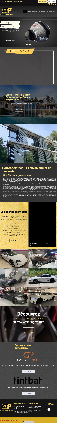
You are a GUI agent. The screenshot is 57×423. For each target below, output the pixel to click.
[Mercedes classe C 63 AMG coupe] (14, 296)
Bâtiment (29, 11)
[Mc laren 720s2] (14, 277)
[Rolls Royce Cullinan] (42, 258)
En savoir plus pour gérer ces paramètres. (8, 420)
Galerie (54, 11)
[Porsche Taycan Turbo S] (14, 258)
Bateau (35, 11)
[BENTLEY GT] (42, 296)
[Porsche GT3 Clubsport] (42, 277)
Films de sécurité (41, 11)
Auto (33, 11)
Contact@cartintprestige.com (21, 412)
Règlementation (42, 1)
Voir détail (19, 109)
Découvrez (28, 314)
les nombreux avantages (28, 318)
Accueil (24, 11)
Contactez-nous (28, 333)
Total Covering (49, 11)
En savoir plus (28, 371)
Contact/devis (51, 1)
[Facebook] (49, 409)
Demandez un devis (10, 40)
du (28, 322)
